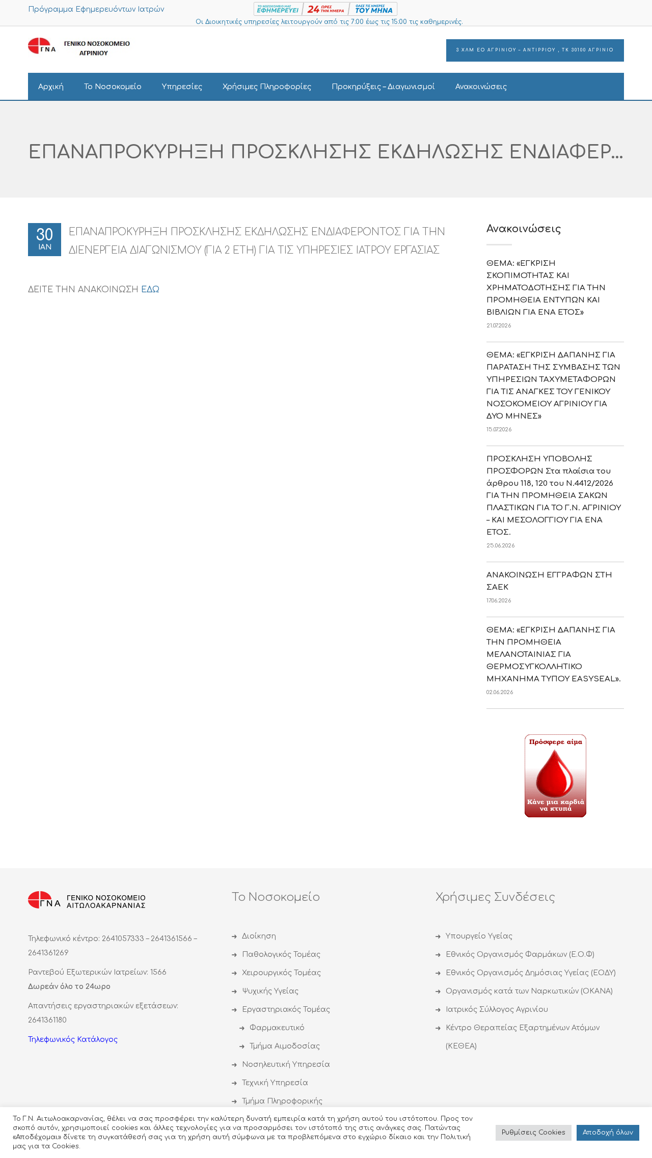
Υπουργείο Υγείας (479, 936)
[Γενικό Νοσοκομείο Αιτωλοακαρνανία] (86, 47)
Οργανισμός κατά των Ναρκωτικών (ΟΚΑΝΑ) (529, 991)
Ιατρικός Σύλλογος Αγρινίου (497, 1009)
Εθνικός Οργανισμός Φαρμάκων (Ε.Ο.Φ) (520, 954)
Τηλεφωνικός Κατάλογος (73, 1039)
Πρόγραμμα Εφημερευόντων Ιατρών (96, 9)
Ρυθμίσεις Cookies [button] (533, 1132)
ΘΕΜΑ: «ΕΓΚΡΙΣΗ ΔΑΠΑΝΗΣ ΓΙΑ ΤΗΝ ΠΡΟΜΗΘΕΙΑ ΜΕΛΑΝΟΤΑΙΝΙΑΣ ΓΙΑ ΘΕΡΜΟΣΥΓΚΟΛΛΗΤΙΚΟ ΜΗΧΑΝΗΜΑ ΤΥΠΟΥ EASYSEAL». (553, 654)
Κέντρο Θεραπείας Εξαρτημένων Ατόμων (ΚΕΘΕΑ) (523, 1037)
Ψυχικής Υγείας (270, 991)
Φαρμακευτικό (277, 1028)
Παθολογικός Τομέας (281, 954)
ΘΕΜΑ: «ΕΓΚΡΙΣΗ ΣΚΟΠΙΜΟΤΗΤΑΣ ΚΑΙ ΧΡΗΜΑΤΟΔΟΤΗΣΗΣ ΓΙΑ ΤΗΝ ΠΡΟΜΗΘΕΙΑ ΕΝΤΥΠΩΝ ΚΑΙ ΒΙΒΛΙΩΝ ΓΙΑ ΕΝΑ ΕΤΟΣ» (546, 288)
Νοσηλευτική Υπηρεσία (286, 1064)
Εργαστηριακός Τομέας (286, 1009)
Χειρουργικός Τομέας (281, 973)
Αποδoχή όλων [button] (608, 1132)
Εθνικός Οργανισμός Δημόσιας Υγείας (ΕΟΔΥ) (531, 973)
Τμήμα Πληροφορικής (282, 1101)
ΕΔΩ (150, 289)
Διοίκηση (259, 936)
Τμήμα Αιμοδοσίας (285, 1046)
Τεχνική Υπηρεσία (275, 1083)
